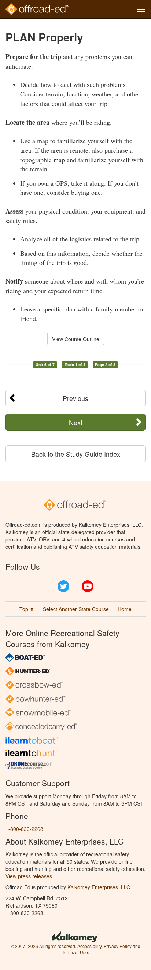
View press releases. (29, 876)
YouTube (87, 586)
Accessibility (89, 946)
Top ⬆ (26, 609)
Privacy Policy (118, 946)
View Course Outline (75, 339)
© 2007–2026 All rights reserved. (43, 946)
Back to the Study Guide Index (75, 454)
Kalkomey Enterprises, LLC (98, 887)
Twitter (63, 586)
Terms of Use (75, 952)
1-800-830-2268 (24, 828)
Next (75, 422)
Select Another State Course (76, 609)
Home (125, 609)
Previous (75, 398)
